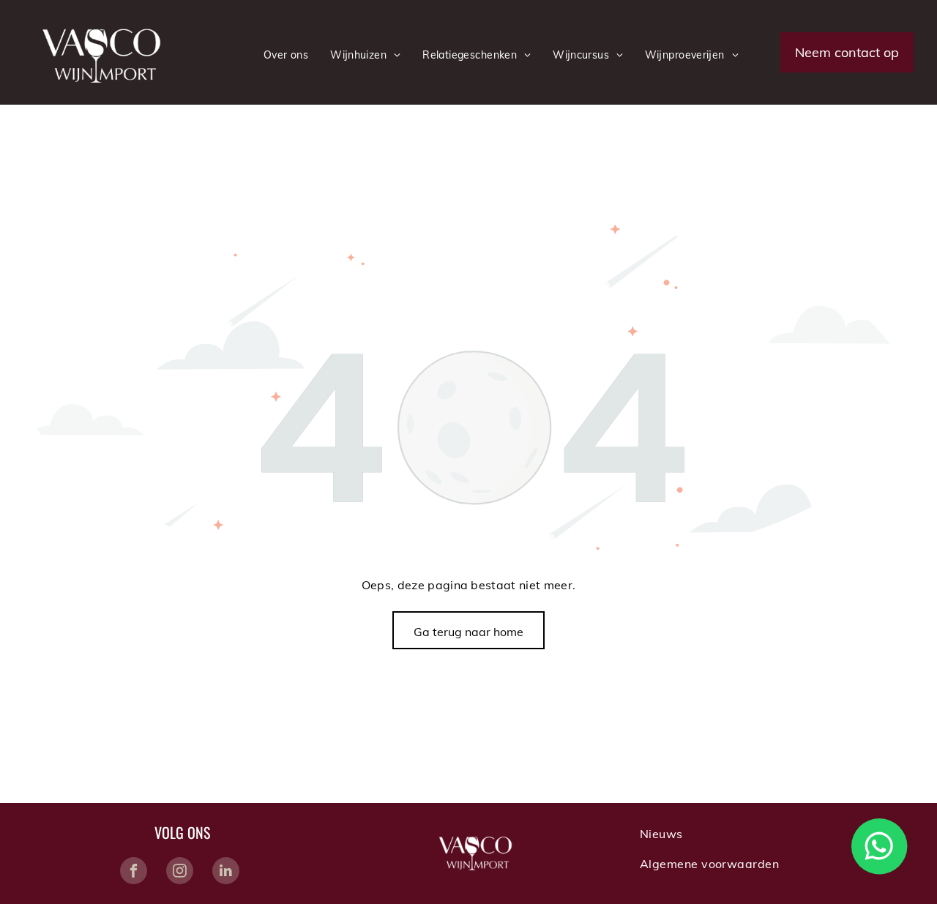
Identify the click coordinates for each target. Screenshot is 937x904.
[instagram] (179, 872)
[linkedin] (225, 872)
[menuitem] (286, 55)
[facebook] (133, 872)
